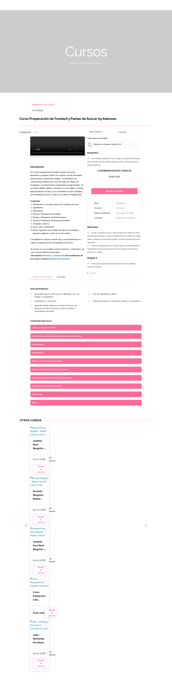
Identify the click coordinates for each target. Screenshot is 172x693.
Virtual (35, 132)
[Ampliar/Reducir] (19, 688)
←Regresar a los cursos (42, 104)
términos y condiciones (53, 255)
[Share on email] (92, 273)
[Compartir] (8, 688)
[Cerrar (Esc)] (2, 688)
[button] (45, 429)
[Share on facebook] (87, 273)
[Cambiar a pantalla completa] (13, 688)
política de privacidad (59, 259)
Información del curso (42, 277)
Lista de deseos (95, 132)
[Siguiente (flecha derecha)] (8, 691)
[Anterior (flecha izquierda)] (2, 691)
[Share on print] (94, 273)
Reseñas (61, 277)
